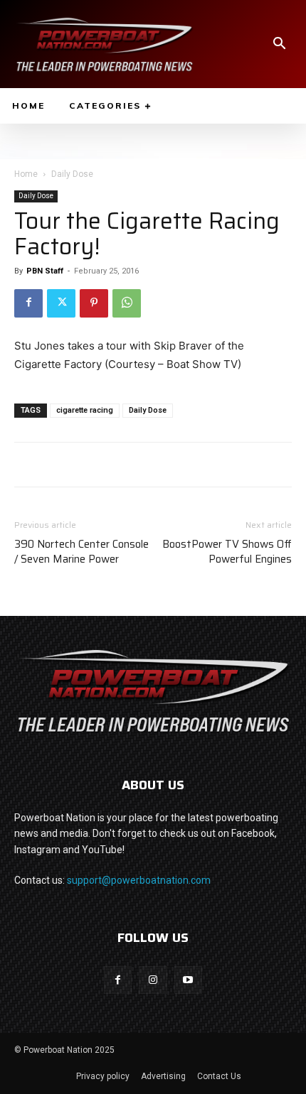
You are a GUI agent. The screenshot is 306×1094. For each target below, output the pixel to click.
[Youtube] (188, 980)
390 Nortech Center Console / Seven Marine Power (81, 552)
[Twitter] (61, 303)
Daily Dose (72, 174)
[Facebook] (28, 303)
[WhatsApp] (126, 303)
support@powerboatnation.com (139, 880)
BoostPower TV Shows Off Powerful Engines (227, 552)
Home (26, 174)
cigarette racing (84, 410)
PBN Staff (44, 271)
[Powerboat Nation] (104, 44)
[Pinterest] (94, 303)
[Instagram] (153, 980)
